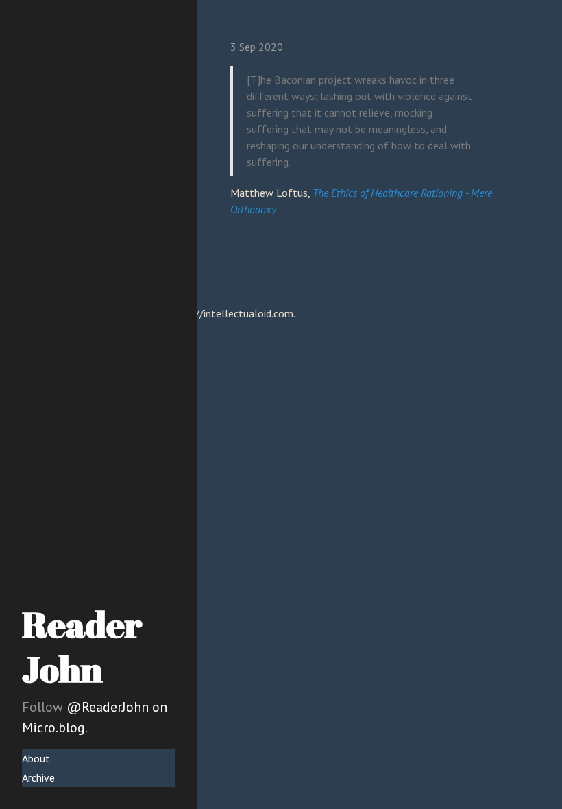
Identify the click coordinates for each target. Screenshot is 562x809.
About (36, 758)
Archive (38, 777)
